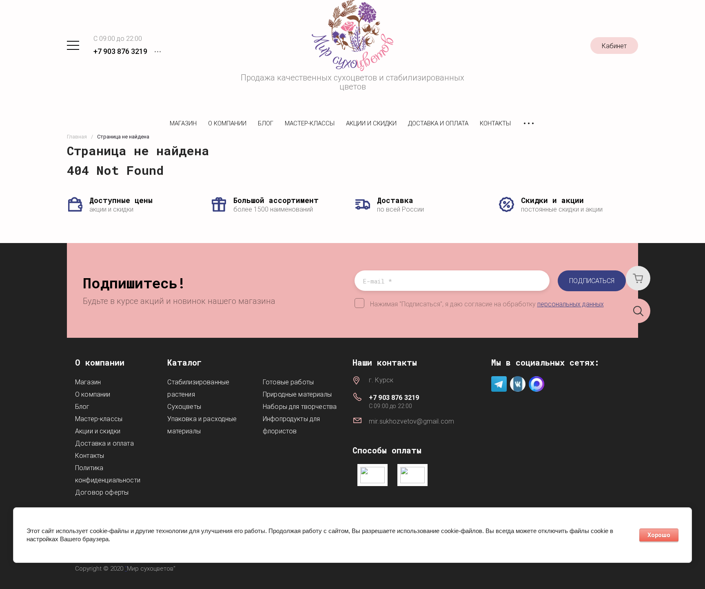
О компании (227, 123)
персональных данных (570, 304)
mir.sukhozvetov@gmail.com (411, 421)
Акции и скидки (371, 123)
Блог (265, 123)
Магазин (183, 123)
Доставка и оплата (438, 123)
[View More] (529, 124)
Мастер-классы (310, 123)
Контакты (495, 123)
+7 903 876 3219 (120, 51)
